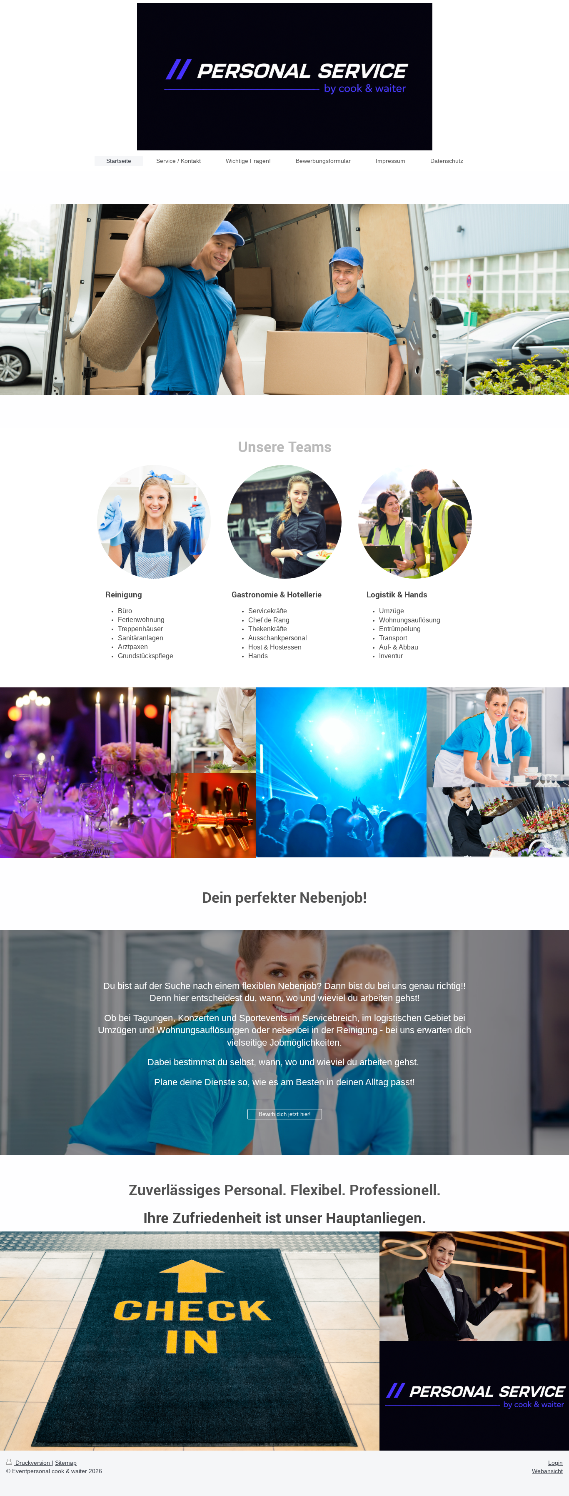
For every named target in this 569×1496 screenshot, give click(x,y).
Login (555, 1462)
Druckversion (33, 1462)
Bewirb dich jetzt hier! (285, 1114)
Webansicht (547, 1471)
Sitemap (66, 1462)
